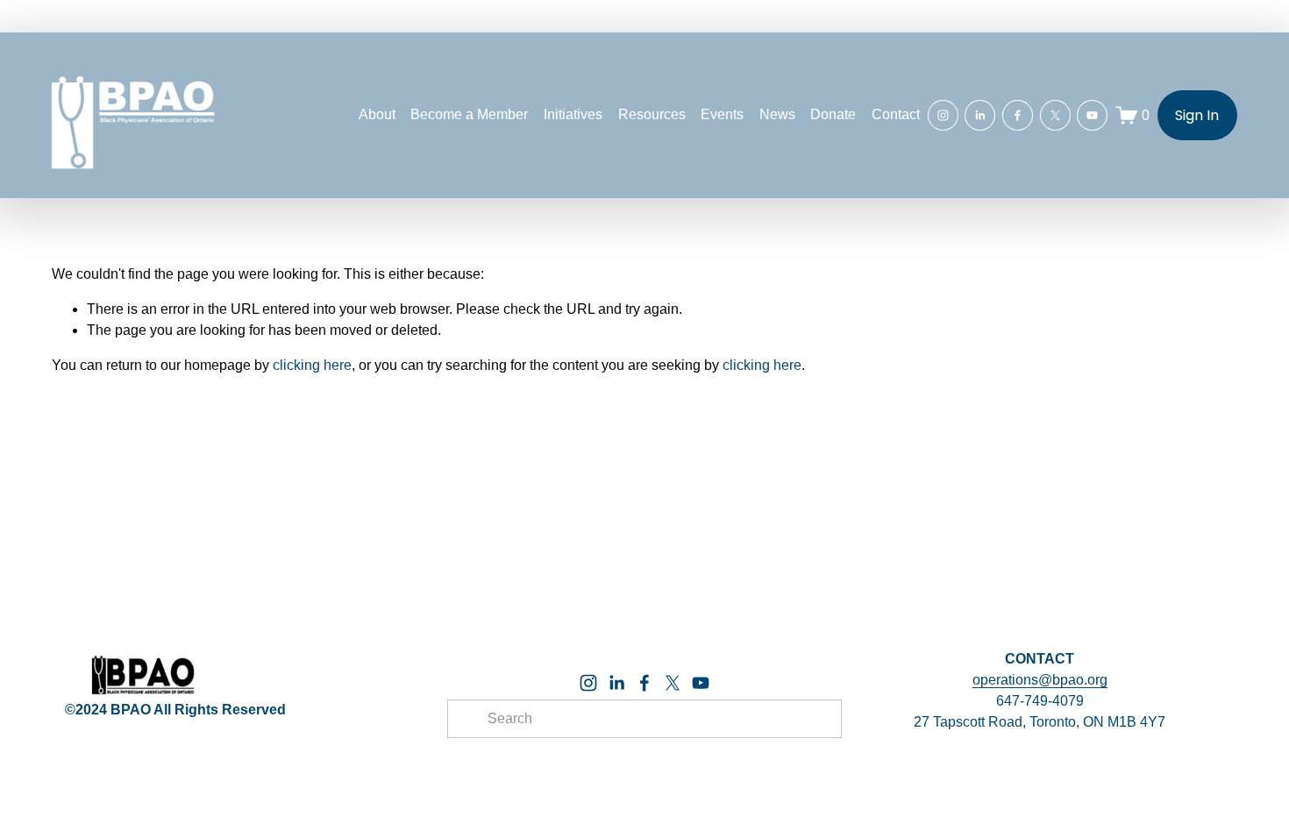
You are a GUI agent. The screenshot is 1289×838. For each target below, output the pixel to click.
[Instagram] (943, 115)
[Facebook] (1017, 115)
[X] (1055, 115)
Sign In (1197, 115)
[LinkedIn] (980, 115)
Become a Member (469, 114)
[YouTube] (1092, 115)
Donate (833, 114)
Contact (896, 114)
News (777, 114)
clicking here (312, 365)
